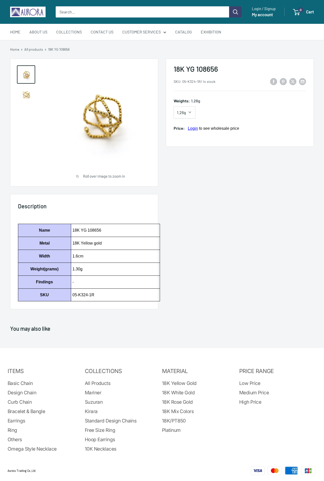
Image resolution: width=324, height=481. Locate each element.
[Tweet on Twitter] (292, 81)
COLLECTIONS (69, 31)
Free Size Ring (100, 430)
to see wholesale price (213, 128)
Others (15, 439)
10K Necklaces (100, 449)
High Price (250, 402)
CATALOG (183, 31)
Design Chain (22, 393)
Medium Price (254, 393)
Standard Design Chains (110, 421)
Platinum (171, 430)
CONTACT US (102, 31)
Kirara (91, 411)
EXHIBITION (211, 31)
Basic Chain (20, 383)
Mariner (93, 393)
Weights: (187, 100)
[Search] (235, 11)
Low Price (249, 383)
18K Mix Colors (178, 411)
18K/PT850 (174, 421)
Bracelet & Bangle (26, 411)
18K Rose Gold (177, 402)
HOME (15, 31)
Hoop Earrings (100, 439)
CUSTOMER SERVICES (141, 31)
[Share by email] (302, 81)
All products (33, 49)
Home (14, 49)
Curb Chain (20, 402)
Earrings (16, 421)
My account (262, 14)
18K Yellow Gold (179, 383)
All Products (97, 383)
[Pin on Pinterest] (283, 81)
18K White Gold (178, 393)
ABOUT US (38, 31)
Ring (12, 430)
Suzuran (94, 402)
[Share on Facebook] (273, 81)
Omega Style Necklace (32, 449)
